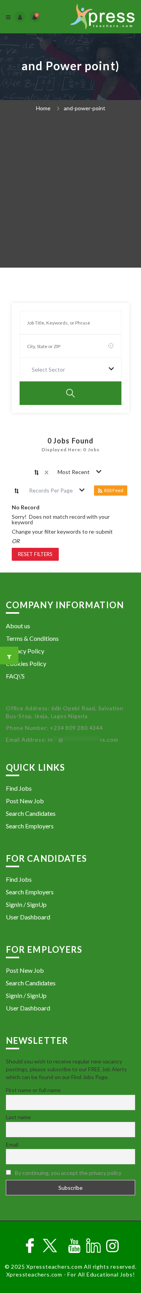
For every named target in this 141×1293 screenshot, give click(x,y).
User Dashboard (28, 917)
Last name (18, 1117)
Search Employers (30, 826)
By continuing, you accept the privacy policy (68, 1172)
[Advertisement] (70, 192)
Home (43, 108)
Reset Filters (35, 554)
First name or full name (33, 1090)
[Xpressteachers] (102, 16)
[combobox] (70, 369)
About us (18, 625)
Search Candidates (31, 813)
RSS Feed (113, 490)
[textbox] (50, 370)
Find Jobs (19, 788)
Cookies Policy (26, 663)
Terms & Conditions (32, 638)
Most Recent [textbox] (74, 472)
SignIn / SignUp (26, 904)
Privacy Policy (25, 651)
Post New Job (25, 800)
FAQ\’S (15, 676)
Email (12, 1144)
